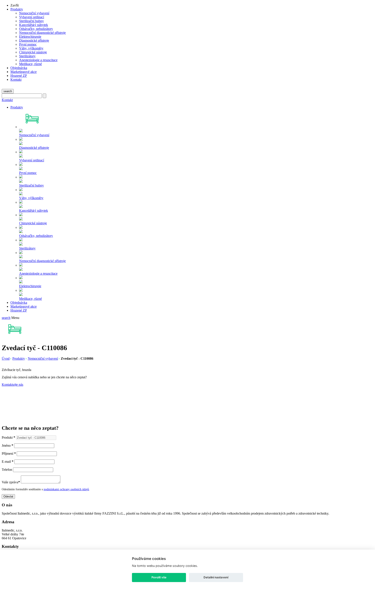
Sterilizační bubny (31, 21)
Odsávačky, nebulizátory (36, 29)
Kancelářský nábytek (33, 25)
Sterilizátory (27, 56)
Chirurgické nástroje (33, 52)
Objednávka (18, 68)
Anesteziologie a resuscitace (38, 60)
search (7, 91)
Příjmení (9, 453)
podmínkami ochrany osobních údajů (66, 489)
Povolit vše (158, 577)
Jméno (7, 445)
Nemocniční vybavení (34, 13)
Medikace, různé (30, 64)
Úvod (6, 358)
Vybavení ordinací (31, 17)
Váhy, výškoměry (31, 48)
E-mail (7, 461)
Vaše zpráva (11, 482)
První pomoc (28, 44)
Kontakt (15, 79)
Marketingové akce (23, 72)
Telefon (7, 469)
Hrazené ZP (18, 75)
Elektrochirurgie (30, 36)
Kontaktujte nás (12, 384)
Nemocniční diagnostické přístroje (42, 32)
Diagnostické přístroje (34, 40)
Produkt (8, 437)
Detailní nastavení (216, 577)
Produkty (16, 9)
